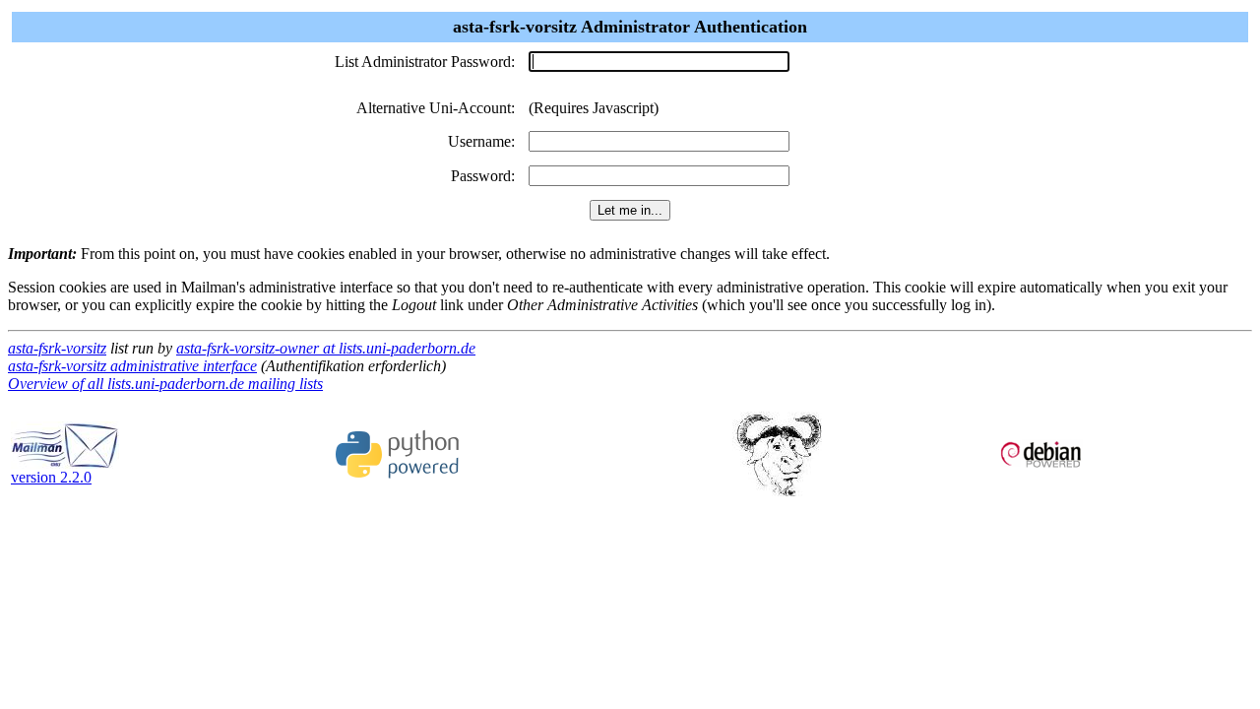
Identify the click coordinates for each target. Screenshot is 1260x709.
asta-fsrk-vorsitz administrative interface (132, 365)
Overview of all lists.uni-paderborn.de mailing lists (165, 383)
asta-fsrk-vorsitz (57, 348)
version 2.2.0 (51, 477)
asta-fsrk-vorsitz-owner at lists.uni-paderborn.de (325, 348)
